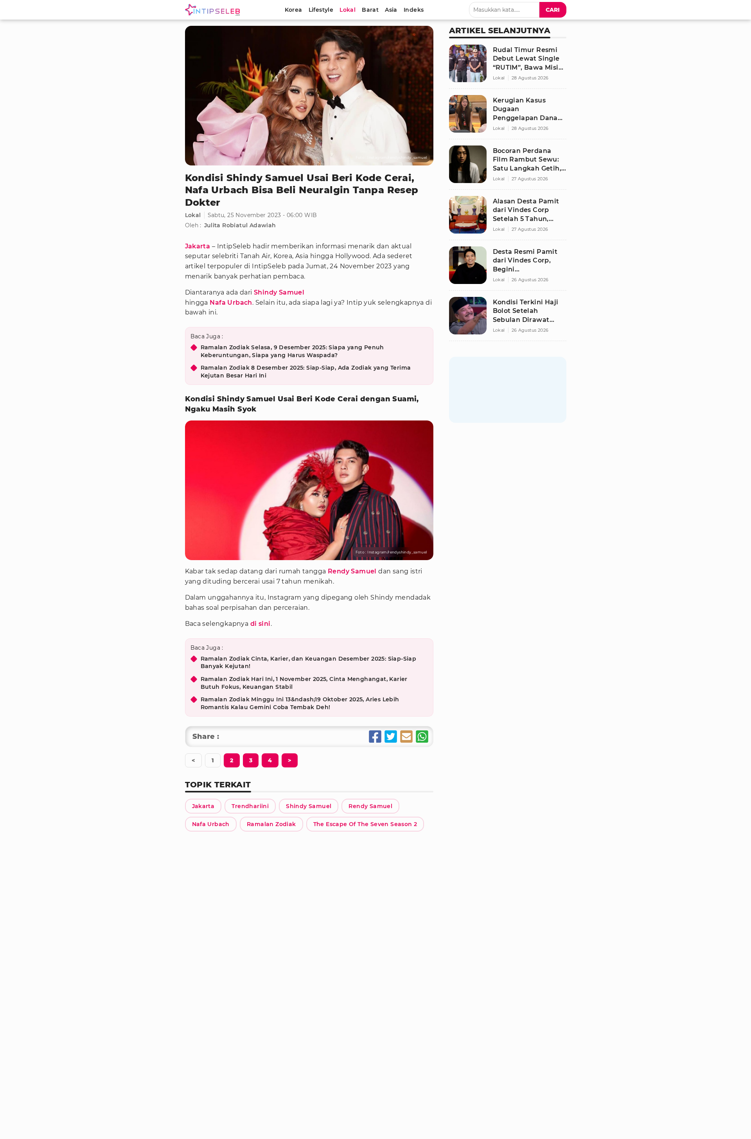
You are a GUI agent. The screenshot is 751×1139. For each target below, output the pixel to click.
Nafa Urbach (231, 302)
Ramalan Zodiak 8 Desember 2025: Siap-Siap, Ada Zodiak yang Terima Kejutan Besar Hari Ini (306, 371)
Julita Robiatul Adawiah (240, 225)
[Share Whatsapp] (422, 736)
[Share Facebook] (375, 736)
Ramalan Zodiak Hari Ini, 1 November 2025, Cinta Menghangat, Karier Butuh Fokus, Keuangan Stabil (304, 682)
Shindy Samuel (279, 292)
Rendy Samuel (352, 571)
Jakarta (197, 246)
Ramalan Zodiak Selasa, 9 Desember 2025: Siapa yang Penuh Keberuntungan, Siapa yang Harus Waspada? (292, 351)
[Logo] (214, 10)
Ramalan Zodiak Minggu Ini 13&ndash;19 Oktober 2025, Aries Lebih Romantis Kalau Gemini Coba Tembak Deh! (300, 703)
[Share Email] (406, 736)
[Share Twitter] (390, 736)
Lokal (193, 215)
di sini (260, 623)
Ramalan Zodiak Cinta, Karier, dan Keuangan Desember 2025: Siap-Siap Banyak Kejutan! (309, 662)
